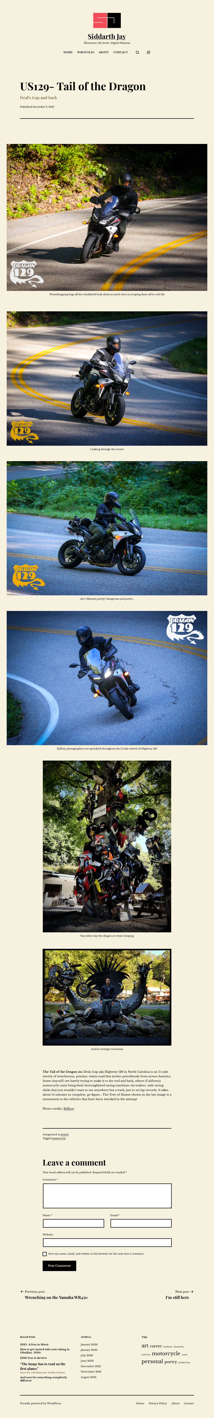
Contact (120, 52)
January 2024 (89, 1349)
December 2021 (91, 1366)
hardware (168, 1347)
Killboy (69, 1109)
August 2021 (88, 1377)
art (145, 1346)
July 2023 (87, 1355)
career (156, 1346)
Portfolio (85, 52)
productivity (184, 1362)
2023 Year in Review (33, 1357)
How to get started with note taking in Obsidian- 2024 (45, 1351)
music (185, 1355)
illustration (179, 1347)
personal (152, 1361)
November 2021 (91, 1371)
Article (65, 1134)
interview (146, 1355)
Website (48, 1234)
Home (68, 52)
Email (115, 1215)
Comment (50, 1179)
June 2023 (87, 1360)
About (104, 52)
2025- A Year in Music (34, 1344)
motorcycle (59, 1138)
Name (47, 1215)
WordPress (54, 1403)
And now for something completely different (43, 1379)
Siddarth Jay (107, 36)
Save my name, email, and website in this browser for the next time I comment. (96, 1253)
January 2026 (89, 1344)
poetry (171, 1362)
